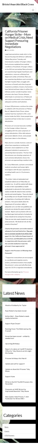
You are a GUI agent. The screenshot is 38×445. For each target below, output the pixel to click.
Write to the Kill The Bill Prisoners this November (19, 383)
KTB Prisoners (9, 435)
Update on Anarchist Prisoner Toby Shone (17, 370)
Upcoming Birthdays (12, 344)
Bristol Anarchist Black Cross (18, 4)
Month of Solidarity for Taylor (15, 305)
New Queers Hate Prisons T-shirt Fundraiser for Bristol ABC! (17, 398)
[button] (33, 10)
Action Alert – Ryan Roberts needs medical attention (17, 317)
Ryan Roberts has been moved (15, 311)
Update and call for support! (15, 364)
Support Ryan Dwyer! (12, 323)
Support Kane (10, 376)
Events (7, 431)
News (6, 427)
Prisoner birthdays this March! (16, 358)
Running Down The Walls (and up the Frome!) (18, 330)
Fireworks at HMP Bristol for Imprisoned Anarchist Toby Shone (17, 390)
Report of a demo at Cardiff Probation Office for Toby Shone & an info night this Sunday (18, 351)
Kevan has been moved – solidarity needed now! (17, 337)
